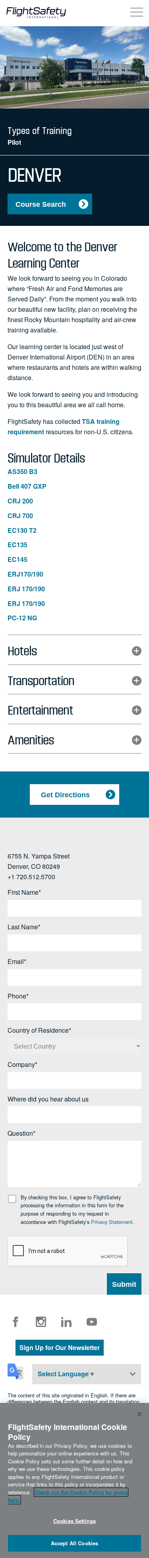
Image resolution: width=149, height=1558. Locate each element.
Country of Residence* (39, 1030)
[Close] (139, 1414)
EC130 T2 (22, 530)
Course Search (40, 204)
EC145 (17, 560)
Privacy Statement (112, 1222)
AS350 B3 (22, 472)
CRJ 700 (20, 516)
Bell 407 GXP (27, 486)
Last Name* (24, 927)
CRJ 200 (20, 501)
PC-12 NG (22, 618)
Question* (21, 1133)
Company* (22, 1065)
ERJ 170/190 (26, 589)
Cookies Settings (74, 1521)
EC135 (17, 545)
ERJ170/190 (25, 574)
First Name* (24, 892)
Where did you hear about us (48, 1099)
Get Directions (65, 795)
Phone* (18, 996)
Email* (17, 962)
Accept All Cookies (74, 1543)
